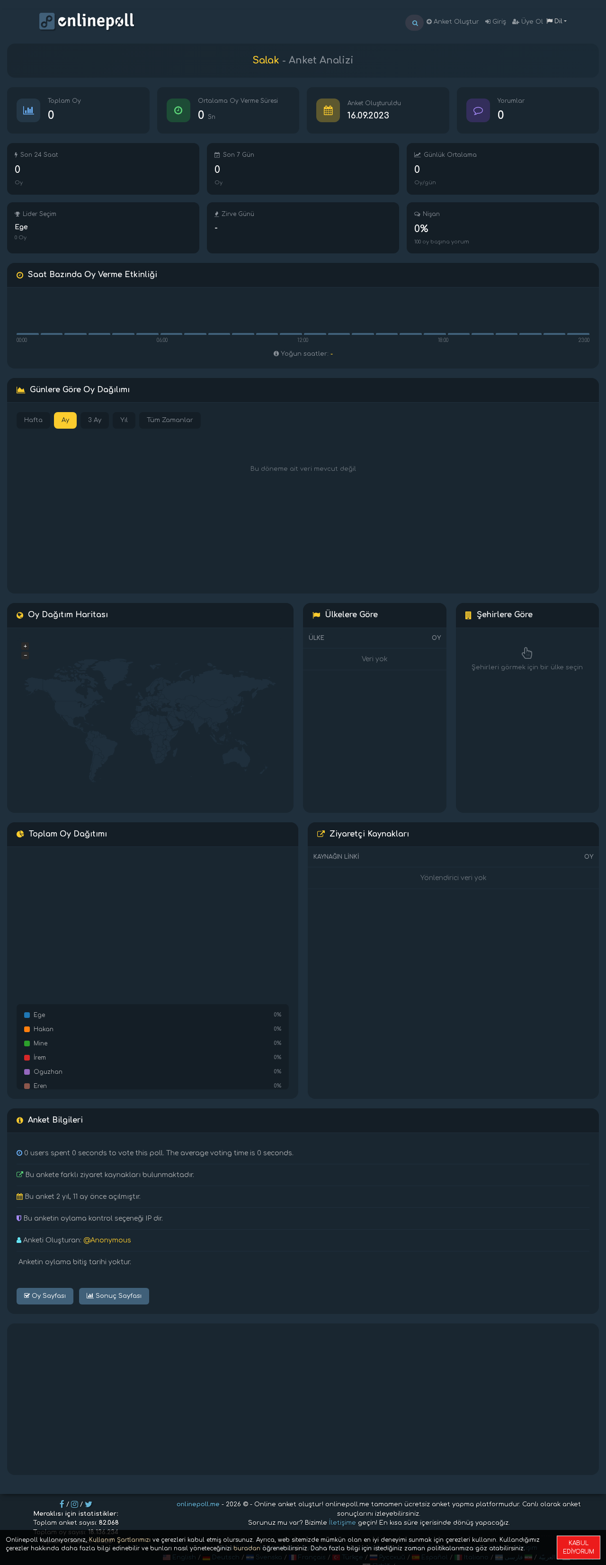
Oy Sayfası (48, 1296)
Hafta (33, 420)
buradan (246, 1548)
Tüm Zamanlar (170, 420)
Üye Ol (531, 21)
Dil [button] (557, 21)
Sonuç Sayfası (118, 1296)
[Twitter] (88, 1504)
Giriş (498, 21)
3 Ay (94, 420)
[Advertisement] (303, 1399)
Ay (65, 420)
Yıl (124, 420)
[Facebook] (62, 1504)
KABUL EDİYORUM (578, 1547)
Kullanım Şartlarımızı (120, 1540)
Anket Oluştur (455, 21)
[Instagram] (74, 1504)
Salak (265, 60)
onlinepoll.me (198, 1504)
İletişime (342, 1523)
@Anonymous (107, 1240)
